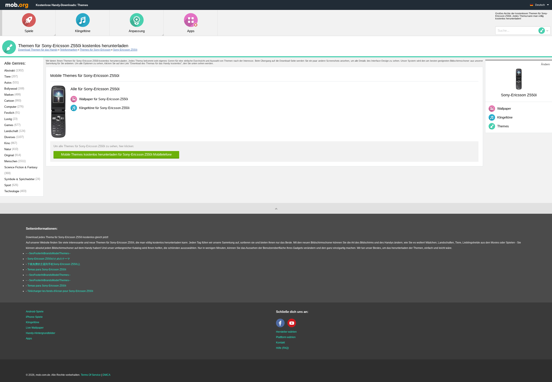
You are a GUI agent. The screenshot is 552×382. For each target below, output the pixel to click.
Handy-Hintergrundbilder (40, 333)
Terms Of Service (91, 374)
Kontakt (280, 342)
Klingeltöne (32, 322)
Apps (29, 338)
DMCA (106, 374)
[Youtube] (292, 326)
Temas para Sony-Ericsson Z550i (46, 269)
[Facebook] (281, 326)
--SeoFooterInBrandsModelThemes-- (49, 253)
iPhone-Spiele (34, 316)
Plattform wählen (286, 337)
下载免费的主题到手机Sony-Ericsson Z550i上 (53, 264)
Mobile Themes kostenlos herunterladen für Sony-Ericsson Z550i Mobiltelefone (116, 154)
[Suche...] (543, 30)
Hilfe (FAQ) (282, 347)
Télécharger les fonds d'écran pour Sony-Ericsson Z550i (60, 291)
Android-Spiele (35, 311)
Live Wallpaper (35, 327)
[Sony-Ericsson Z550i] (519, 79)
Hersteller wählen (286, 331)
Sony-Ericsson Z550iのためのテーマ (48, 258)
